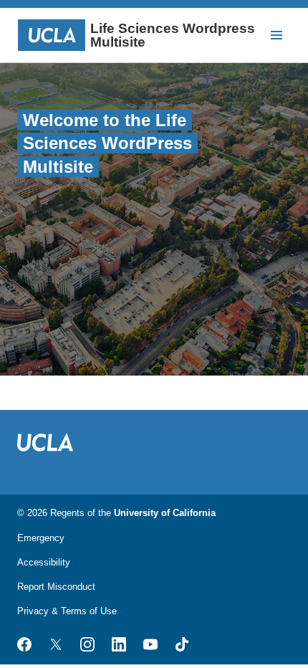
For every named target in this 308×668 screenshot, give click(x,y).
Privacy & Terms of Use (67, 611)
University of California (165, 512)
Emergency (40, 538)
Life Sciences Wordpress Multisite (172, 35)
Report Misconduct (56, 586)
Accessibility (43, 562)
